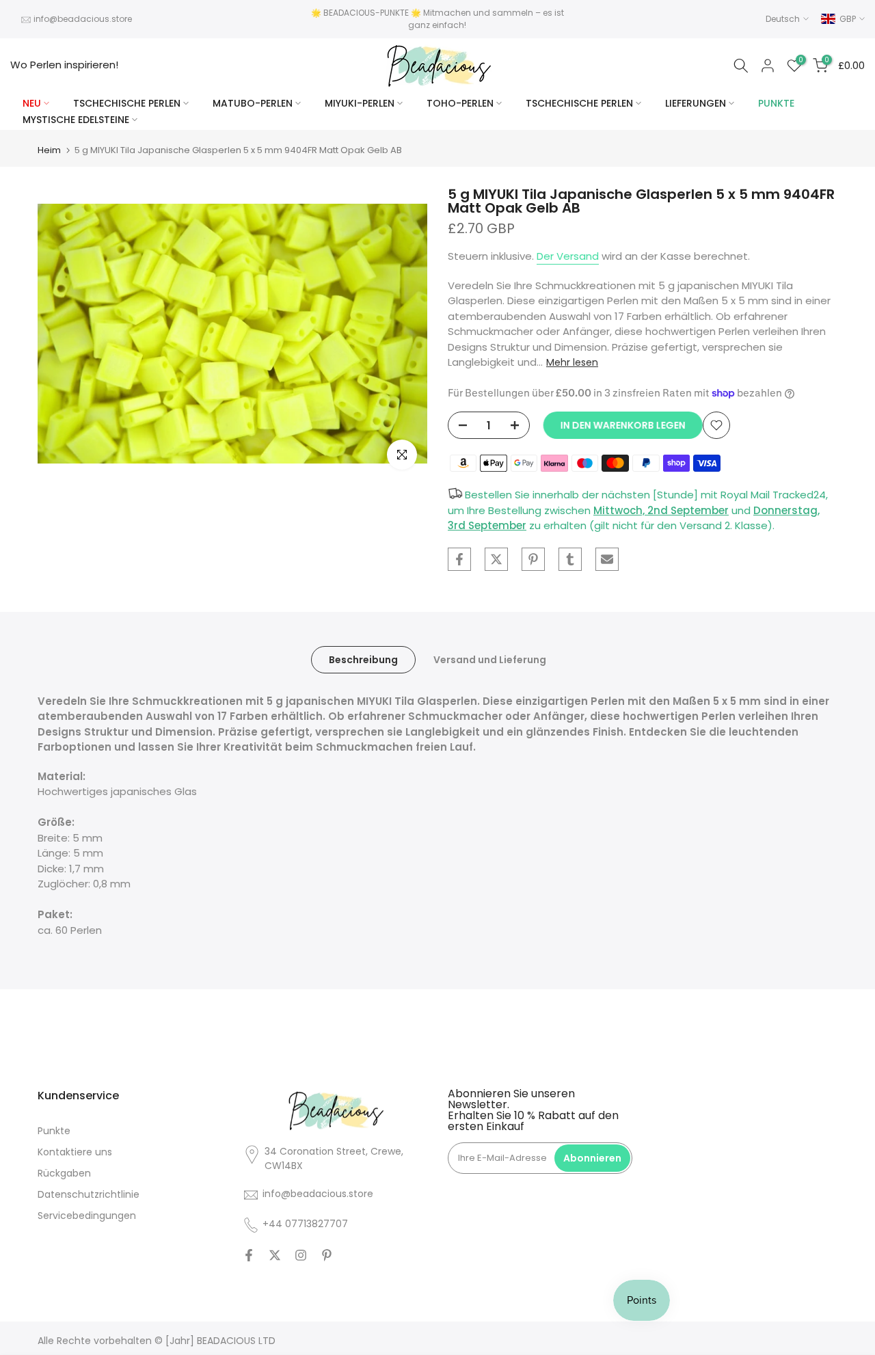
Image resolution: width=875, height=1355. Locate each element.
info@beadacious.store (82, 19)
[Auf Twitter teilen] (496, 559)
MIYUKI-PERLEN (359, 103)
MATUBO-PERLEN (253, 103)
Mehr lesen (572, 362)
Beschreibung (363, 659)
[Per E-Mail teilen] (607, 559)
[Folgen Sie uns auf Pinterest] (327, 1255)
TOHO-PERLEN (460, 103)
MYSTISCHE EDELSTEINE (76, 119)
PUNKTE (776, 103)
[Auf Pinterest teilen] (533, 559)
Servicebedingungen (87, 1215)
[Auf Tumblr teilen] (570, 559)
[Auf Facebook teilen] (459, 559)
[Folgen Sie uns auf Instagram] (301, 1255)
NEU (32, 103)
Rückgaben (64, 1173)
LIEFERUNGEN (695, 103)
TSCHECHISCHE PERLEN (126, 103)
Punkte (54, 1131)
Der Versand (568, 256)
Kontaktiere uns (75, 1152)
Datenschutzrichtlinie (88, 1194)
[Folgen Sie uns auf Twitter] (275, 1255)
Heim (49, 150)
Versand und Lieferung (489, 659)
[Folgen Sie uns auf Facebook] (249, 1255)
